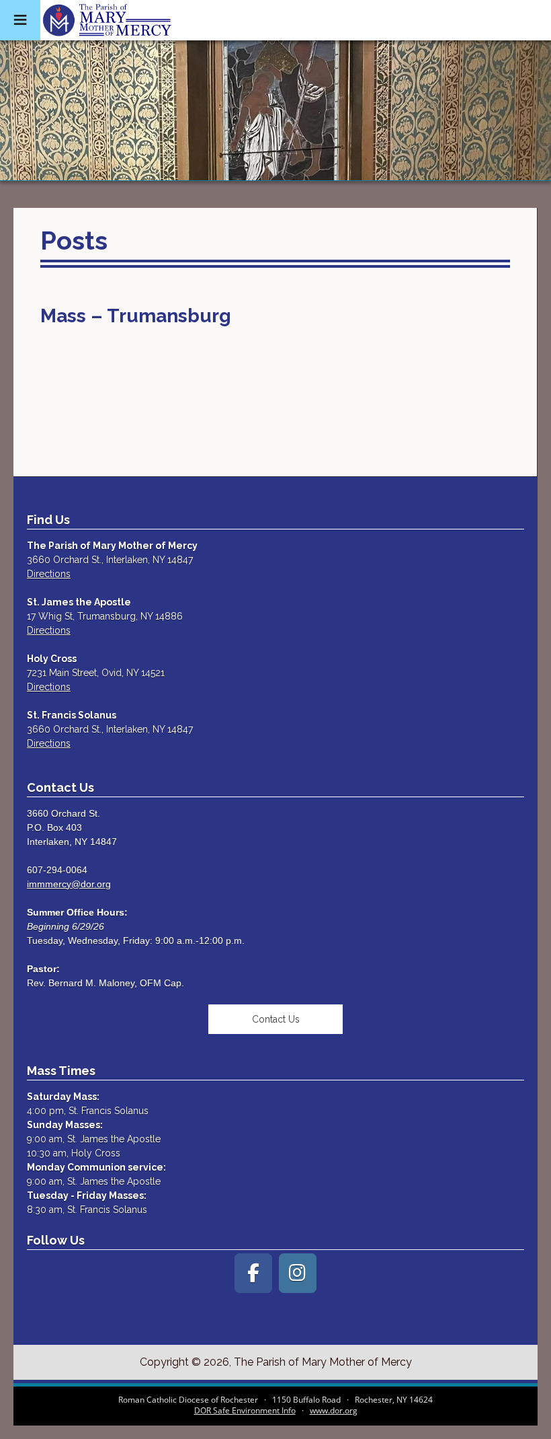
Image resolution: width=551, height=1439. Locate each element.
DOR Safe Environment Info (245, 1410)
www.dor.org (333, 1410)
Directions (49, 573)
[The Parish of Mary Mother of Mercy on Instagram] (297, 1273)
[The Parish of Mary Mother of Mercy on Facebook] (253, 1273)
